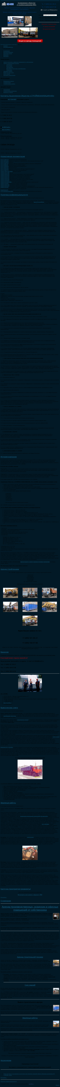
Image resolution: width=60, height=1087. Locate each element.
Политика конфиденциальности (14, 194)
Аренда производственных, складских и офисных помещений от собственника (30, 908)
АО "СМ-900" (12, 99)
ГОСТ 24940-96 (4, 166)
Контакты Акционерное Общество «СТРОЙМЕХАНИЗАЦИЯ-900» (27, 95)
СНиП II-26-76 (4, 190)
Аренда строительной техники (30, 957)
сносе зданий (56, 736)
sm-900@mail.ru (6, 127)
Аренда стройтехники (10, 569)
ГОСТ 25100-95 (4, 162)
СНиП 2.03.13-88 (5, 172)
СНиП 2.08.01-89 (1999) (7, 171)
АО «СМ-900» (45, 824)
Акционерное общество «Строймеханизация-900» (26, 4)
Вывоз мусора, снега (9, 707)
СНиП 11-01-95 (4, 187)
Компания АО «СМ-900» (7, 747)
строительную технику (22, 719)
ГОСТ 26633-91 (4, 167)
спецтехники (30, 837)
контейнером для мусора (10, 716)
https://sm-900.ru (6, 129)
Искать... (41, 15)
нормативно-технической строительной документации (34, 816)
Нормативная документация (13, 156)
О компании (6, 901)
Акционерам (6, 1060)
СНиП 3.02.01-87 (5, 186)
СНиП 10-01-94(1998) (6, 182)
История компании (9, 456)
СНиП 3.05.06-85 (5, 180)
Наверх (57, 1085)
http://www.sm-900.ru (39, 202)
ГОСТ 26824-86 (4, 169)
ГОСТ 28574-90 (4, 161)
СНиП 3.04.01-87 (5, 178)
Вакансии (5, 652)
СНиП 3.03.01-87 (5, 176)
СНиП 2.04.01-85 (5, 174)
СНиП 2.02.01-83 (5, 184)
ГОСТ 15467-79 (4, 159)
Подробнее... (4, 897)
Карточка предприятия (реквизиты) (16, 889)
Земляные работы (8, 803)
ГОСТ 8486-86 (4, 165)
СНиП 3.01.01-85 (5, 175)
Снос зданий (30, 985)
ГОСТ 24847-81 (4, 163)
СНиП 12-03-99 (4, 183)
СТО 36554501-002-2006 (7, 191)
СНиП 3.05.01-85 (5, 179)
